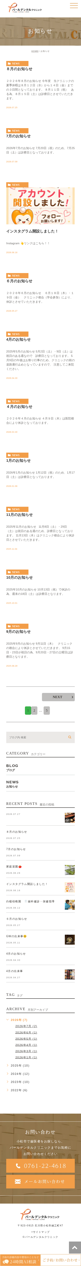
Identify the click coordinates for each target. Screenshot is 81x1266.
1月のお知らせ (18, 460)
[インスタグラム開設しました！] (40, 205)
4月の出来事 (14, 971)
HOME (34, 51)
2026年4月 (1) (26, 1044)
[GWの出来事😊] (70, 940)
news (16, 63)
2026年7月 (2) (26, 1026)
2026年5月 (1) (26, 1038)
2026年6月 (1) (26, 1032)
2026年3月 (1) (26, 1051)
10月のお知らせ (19, 577)
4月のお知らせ (18, 339)
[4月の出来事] (70, 974)
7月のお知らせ (18, 136)
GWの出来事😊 (16, 936)
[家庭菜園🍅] (70, 870)
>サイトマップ (40, 1232)
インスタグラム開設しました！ (32, 231)
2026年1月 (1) (26, 1057)
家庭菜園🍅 (14, 866)
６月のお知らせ (19, 281)
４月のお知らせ (19, 406)
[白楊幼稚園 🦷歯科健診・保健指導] (70, 905)
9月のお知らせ (18, 631)
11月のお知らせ (19, 515)
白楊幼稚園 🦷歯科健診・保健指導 (30, 901)
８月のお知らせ (19, 69)
